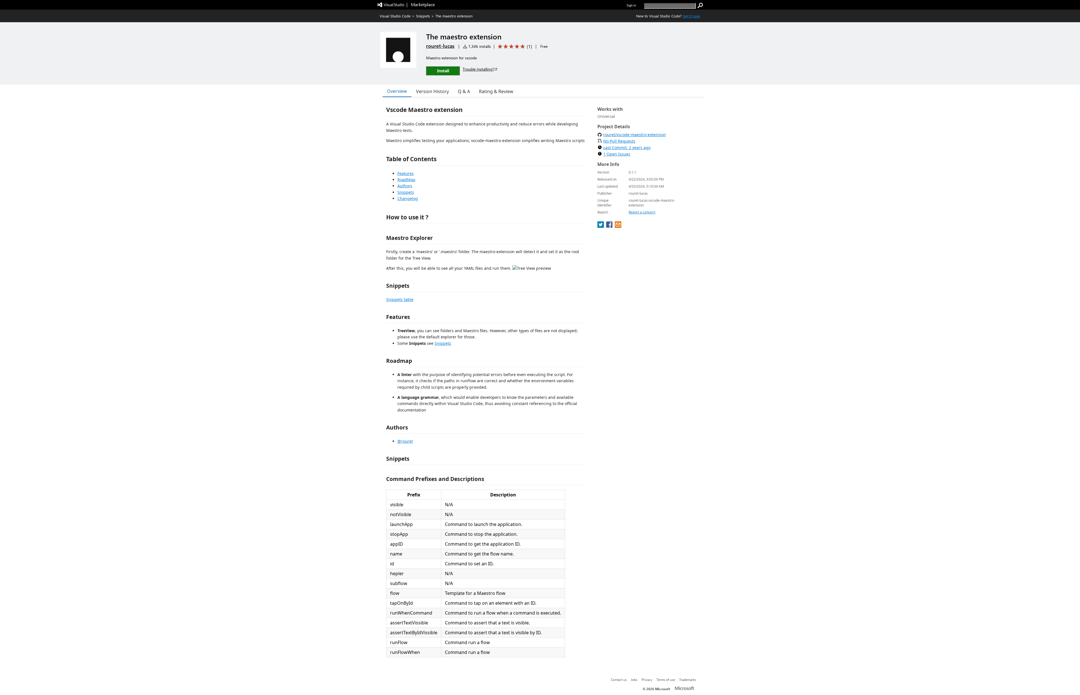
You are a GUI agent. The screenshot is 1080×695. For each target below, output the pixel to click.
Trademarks (687, 679)
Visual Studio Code (395, 16)
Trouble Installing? (478, 69)
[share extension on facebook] (610, 226)
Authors (404, 185)
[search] (700, 5)
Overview (397, 91)
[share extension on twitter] (601, 226)
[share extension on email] (618, 226)
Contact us (619, 679)
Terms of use (665, 679)
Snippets (423, 16)
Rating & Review (496, 91)
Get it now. (691, 16)
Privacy (647, 679)
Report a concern (642, 212)
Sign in (631, 5)
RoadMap (406, 179)
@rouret (405, 441)
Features (405, 173)
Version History (432, 91)
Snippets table (399, 299)
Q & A (464, 91)
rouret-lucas (440, 45)
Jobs (634, 679)
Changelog (407, 198)
